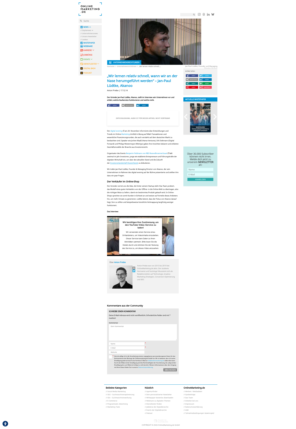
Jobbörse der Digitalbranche (157, 407)
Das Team (189, 398)
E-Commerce (112, 401)
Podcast (149, 413)
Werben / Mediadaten (193, 392)
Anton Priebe (120, 262)
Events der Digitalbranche (156, 410)
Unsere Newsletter (89, 37)
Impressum (189, 404)
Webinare (88, 46)
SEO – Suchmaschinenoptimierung (120, 395)
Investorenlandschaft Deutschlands (124, 163)
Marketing (125, 134)
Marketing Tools (113, 407)
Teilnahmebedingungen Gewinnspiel (199, 413)
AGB (186, 410)
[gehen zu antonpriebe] (134, 270)
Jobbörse (87, 55)
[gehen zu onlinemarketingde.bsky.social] (212, 15)
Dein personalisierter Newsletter (159, 395)
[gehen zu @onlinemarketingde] (203, 15)
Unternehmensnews (90, 34)
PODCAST (87, 73)
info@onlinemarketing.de (156, 361)
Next (214, 117)
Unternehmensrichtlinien (126, 66)
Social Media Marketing (116, 392)
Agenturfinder (151, 392)
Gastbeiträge (190, 395)
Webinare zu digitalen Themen (158, 401)
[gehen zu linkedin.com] (208, 15)
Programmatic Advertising (117, 404)
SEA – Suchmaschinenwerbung (119, 398)
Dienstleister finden (154, 404)
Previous (187, 117)
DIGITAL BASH (89, 68)
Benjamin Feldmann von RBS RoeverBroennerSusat (146, 153)
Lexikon (85, 40)
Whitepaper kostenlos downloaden (159, 398)
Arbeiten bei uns (191, 401)
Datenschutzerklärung (145, 367)
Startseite (110, 66)
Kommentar (113, 323)
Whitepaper (89, 43)
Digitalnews (86, 30)
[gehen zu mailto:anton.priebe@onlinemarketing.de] (134, 268)
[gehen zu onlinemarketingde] (199, 15)
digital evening (116, 131)
